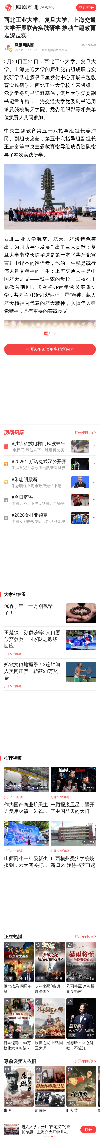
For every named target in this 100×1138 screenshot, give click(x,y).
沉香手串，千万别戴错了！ (28, 609)
